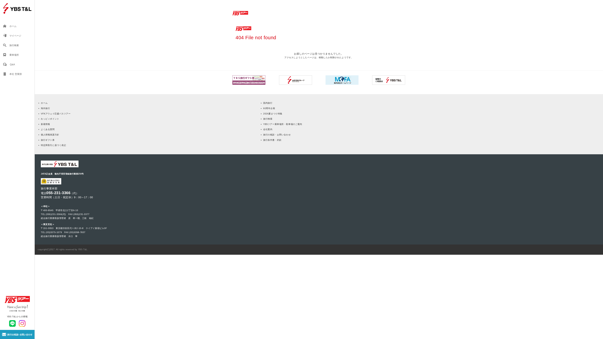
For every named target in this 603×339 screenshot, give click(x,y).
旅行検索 (14, 45)
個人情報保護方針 (50, 134)
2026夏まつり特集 (272, 113)
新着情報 (45, 124)
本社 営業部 (15, 74)
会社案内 (267, 129)
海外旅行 (45, 108)
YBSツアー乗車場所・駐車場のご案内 (282, 124)
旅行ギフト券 (48, 140)
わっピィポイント (50, 119)
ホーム (12, 26)
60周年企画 (269, 108)
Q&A (12, 64)
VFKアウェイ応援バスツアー (56, 113)
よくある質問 (48, 129)
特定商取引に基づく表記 (53, 145)
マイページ (15, 35)
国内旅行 (267, 103)
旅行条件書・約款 (272, 140)
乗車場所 (14, 55)
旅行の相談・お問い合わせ (277, 134)
